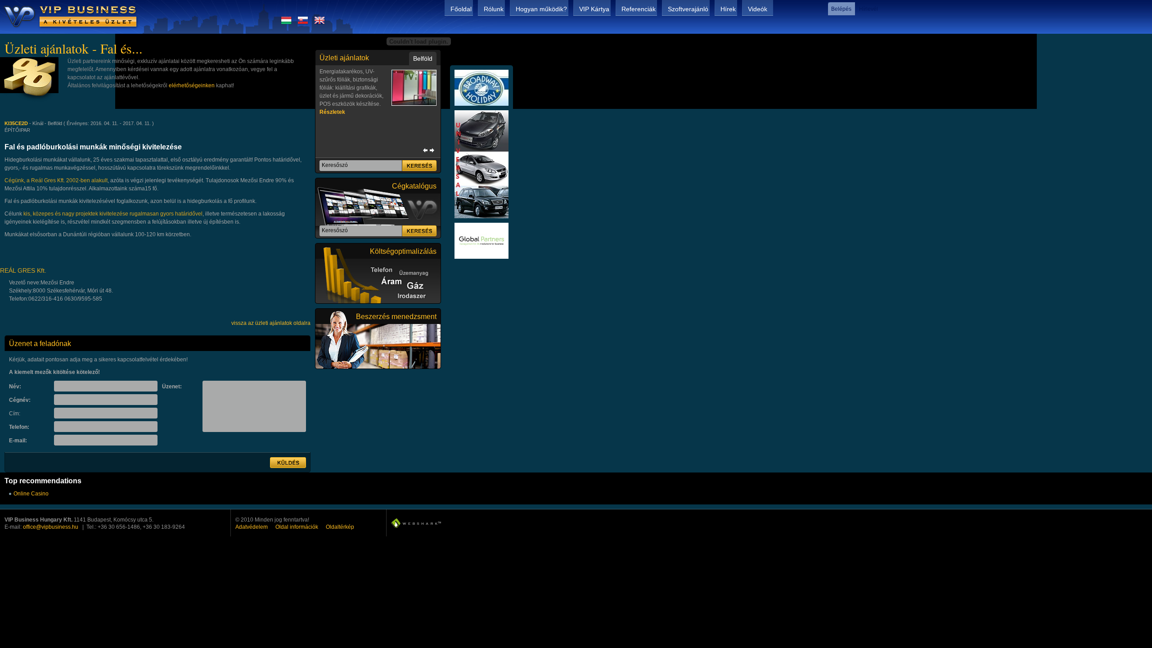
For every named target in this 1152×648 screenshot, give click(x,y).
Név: (15, 386)
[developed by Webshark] (416, 523)
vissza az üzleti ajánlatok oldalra (270, 323)
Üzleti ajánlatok (344, 58)
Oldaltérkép (340, 527)
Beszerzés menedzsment (396, 316)
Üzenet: (172, 386)
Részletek (332, 112)
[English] (319, 23)
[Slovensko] (303, 23)
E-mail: (18, 440)
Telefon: (19, 427)
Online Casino (31, 493)
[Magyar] (286, 23)
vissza (425, 150)
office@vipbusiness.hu (50, 527)
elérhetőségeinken (192, 85)
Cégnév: (20, 400)
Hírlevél (868, 9)
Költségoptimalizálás (403, 251)
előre (432, 150)
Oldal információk (296, 527)
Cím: (14, 413)
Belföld (422, 58)
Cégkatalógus (414, 186)
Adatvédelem (251, 527)
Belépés (841, 9)
